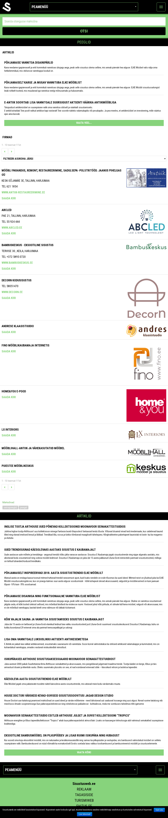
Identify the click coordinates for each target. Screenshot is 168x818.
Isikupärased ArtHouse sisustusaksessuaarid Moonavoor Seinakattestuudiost (60, 659)
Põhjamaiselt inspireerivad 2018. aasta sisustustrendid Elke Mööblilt (53, 573)
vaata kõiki (84, 752)
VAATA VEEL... (84, 122)
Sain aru (159, 810)
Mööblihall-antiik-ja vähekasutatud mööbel (33, 448)
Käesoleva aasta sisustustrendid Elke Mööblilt (38, 679)
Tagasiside (84, 795)
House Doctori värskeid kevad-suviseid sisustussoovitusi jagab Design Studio (58, 695)
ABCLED (6, 210)
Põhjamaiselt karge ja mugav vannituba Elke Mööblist (43, 82)
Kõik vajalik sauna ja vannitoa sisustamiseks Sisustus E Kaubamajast (54, 619)
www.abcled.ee (12, 227)
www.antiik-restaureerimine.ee (23, 192)
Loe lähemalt (84, 814)
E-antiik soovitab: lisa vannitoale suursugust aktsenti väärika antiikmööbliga (60, 102)
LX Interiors (10, 429)
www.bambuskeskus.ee (17, 262)
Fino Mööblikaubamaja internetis (25, 345)
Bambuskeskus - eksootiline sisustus (27, 245)
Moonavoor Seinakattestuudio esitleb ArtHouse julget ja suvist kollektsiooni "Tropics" (67, 715)
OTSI (84, 31)
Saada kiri (9, 198)
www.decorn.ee (12, 292)
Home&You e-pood (14, 391)
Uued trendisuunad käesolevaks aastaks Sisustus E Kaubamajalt (50, 549)
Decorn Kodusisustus (17, 280)
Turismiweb (84, 800)
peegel (23, 507)
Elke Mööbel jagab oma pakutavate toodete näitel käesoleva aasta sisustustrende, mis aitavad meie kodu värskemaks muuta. (62, 684)
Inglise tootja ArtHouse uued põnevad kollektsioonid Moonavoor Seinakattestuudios (65, 526)
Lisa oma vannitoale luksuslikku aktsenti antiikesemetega (46, 639)
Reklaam (84, 789)
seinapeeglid (10, 507)
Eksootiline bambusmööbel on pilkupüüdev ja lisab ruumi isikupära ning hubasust (61, 735)
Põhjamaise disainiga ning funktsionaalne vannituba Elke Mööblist (52, 596)
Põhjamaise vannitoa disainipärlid (28, 62)
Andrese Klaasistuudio (18, 326)
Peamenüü (40, 7)
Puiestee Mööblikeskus (18, 465)
